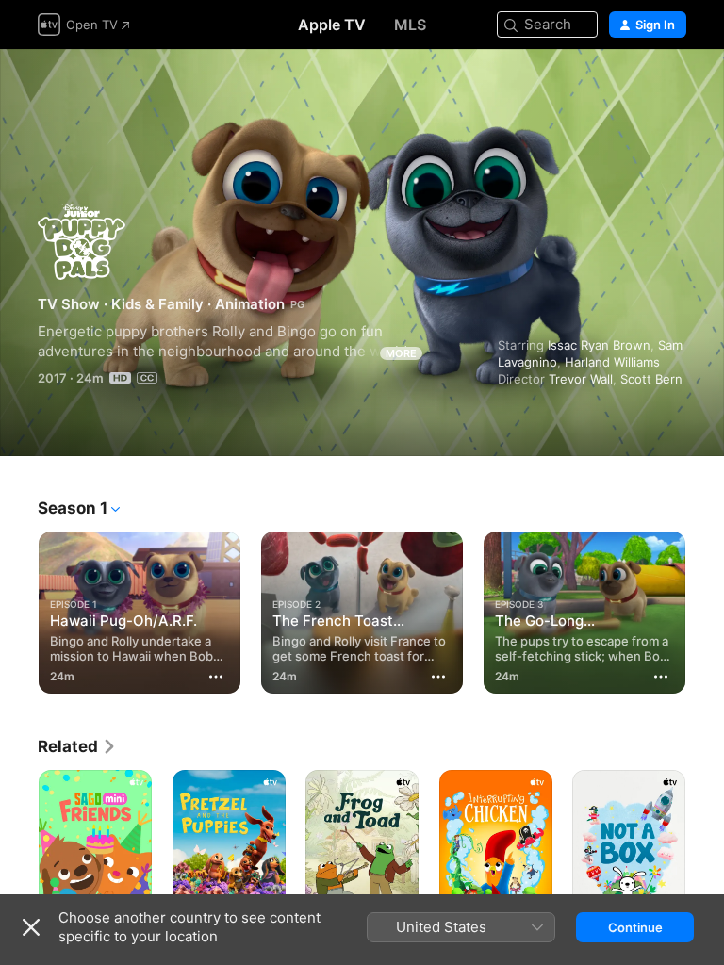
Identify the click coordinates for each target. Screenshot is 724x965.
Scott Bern (651, 378)
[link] (77, 746)
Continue (635, 927)
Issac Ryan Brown (599, 344)
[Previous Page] (19, 609)
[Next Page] (705, 609)
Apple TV (332, 24)
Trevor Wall (581, 378)
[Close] (31, 927)
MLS (410, 24)
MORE (401, 353)
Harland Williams (612, 361)
